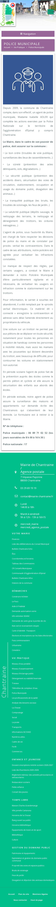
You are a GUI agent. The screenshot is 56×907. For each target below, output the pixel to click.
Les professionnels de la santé (25, 698)
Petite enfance (18, 787)
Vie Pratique (19, 47)
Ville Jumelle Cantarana (21, 810)
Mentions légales (40, 894)
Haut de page (37, 900)
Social (14, 717)
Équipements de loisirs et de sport (26, 830)
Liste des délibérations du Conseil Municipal (30, 544)
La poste (15, 722)
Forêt (14, 746)
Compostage (17, 712)
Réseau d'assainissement (22, 668)
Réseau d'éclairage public (23, 673)
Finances (15, 539)
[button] (44, 11)
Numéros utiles (18, 737)
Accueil (7, 47)
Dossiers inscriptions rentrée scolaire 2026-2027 (32, 765)
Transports (16, 727)
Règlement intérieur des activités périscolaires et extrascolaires (32, 776)
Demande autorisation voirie (24, 611)
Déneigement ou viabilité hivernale (26, 678)
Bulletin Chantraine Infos (22, 578)
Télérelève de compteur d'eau (24, 688)
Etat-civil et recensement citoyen (25, 626)
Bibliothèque (17, 835)
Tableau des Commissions (23, 563)
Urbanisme (16, 645)
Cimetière (16, 650)
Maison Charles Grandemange (25, 805)
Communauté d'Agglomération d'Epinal (28, 573)
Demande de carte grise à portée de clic (29, 621)
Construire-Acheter (20, 596)
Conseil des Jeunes (20, 792)
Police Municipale (36, 47)
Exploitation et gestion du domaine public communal (29, 859)
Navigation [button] (29, 33)
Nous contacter (20, 900)
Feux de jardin (18, 875)
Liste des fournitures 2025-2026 (25, 770)
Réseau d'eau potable (21, 664)
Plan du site (23, 894)
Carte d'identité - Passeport (23, 630)
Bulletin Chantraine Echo (22, 549)
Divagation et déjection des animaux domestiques (33, 880)
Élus (13, 554)
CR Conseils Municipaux (22, 568)
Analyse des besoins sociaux (24, 703)
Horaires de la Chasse (21, 815)
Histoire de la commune (22, 583)
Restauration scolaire (21, 782)
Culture (15, 839)
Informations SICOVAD (21, 732)
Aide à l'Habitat (18, 606)
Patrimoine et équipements (23, 853)
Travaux (15, 683)
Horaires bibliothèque (21, 825)
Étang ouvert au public (21, 820)
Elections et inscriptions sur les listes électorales (32, 635)
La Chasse (16, 707)
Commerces (17, 751)
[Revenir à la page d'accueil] (8, 14)
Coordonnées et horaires (22, 558)
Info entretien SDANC (21, 616)
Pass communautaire (21, 640)
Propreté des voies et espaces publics (28, 865)
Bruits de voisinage (20, 870)
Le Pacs (15, 601)
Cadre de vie (17, 742)
